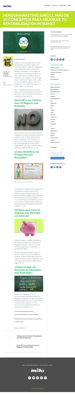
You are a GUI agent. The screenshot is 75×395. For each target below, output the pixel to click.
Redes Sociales (54, 89)
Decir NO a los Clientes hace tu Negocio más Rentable (27, 102)
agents (52, 105)
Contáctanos (62, 5)
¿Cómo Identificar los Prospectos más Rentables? (26, 154)
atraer (52, 112)
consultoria (53, 117)
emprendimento (55, 142)
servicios (52, 119)
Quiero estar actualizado (57, 158)
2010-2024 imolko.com (37, 388)
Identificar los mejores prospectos (59, 70)
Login (69, 5)
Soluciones (47, 5)
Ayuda (24, 365)
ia (50, 126)
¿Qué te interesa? (55, 84)
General (52, 94)
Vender (52, 74)
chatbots (52, 114)
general (52, 135)
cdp (51, 101)
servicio (52, 121)
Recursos (54, 5)
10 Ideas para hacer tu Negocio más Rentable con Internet (27, 212)
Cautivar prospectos (56, 72)
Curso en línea (44, 365)
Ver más (30, 307)
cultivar (52, 77)
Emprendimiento (55, 98)
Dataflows (53, 124)
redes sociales (54, 137)
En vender (6, 75)
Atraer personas (54, 67)
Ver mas (22, 263)
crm (51, 108)
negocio (52, 140)
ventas (52, 128)
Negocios (52, 96)
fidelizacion (53, 131)
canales (52, 110)
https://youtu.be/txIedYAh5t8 (23, 182)
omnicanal (53, 103)
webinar (52, 133)
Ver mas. (36, 148)
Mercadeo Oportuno (32, 365)
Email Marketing (55, 91)
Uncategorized (54, 79)
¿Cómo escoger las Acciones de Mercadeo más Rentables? (27, 269)
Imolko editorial (6, 72)
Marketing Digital (55, 87)
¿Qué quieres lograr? (56, 65)
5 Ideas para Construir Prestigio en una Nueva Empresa (29, 337)
